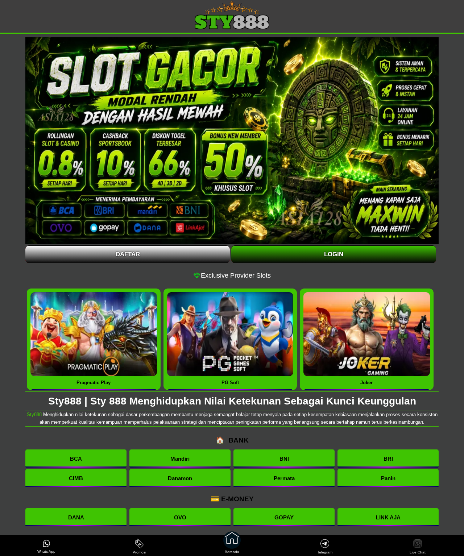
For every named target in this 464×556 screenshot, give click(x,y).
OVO (180, 517)
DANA (76, 517)
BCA (76, 459)
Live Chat (418, 552)
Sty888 (34, 414)
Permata (284, 478)
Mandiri (180, 459)
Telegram (324, 552)
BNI (284, 459)
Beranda (232, 552)
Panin (388, 478)
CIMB (76, 478)
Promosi (139, 552)
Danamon (180, 478)
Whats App (46, 551)
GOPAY (284, 517)
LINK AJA (388, 517)
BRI (388, 459)
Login (333, 254)
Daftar (128, 254)
